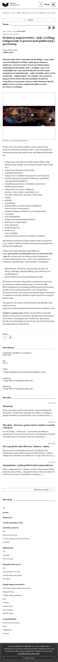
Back (30, 20)
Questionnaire (8, 613)
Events (5, 513)
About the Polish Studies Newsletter (17, 588)
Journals (6, 555)
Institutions (7, 630)
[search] (41, 4)
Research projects (10, 535)
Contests (6, 542)
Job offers (7, 579)
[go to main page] (12, 5)
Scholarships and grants (12, 575)
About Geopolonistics (11, 623)
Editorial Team (8, 592)
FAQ (4, 599)
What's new (7, 518)
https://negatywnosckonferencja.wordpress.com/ (34, 308)
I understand (29, 658)
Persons (6, 633)
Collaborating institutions (13, 595)
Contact (6, 603)
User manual (8, 610)
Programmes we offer (11, 572)
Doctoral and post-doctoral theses (16, 539)
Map (4, 626)
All (4, 531)
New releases (8, 559)
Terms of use (8, 606)
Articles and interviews (13, 523)
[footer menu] (4, 507)
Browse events (41, 489)
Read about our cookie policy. (29, 654)
